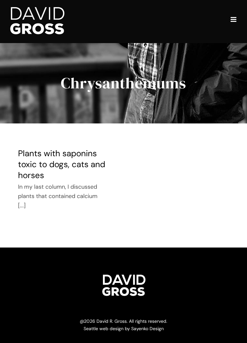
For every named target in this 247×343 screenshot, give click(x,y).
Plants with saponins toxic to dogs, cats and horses (61, 164)
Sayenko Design (147, 328)
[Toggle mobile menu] (234, 19)
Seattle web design (104, 328)
